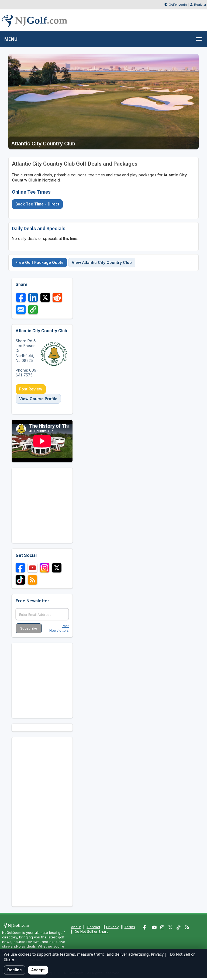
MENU (11, 39)
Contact (93, 927)
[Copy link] (33, 309)
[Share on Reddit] (57, 297)
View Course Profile (38, 398)
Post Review (30, 389)
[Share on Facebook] (21, 297)
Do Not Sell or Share (92, 931)
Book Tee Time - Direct (37, 204)
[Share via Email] (21, 309)
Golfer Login (178, 4)
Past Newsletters (59, 628)
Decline (14, 969)
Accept (38, 969)
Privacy (112, 927)
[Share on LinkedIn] (33, 297)
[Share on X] (45, 297)
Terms (130, 927)
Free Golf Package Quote (39, 262)
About (76, 927)
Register (200, 4)
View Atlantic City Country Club (102, 262)
